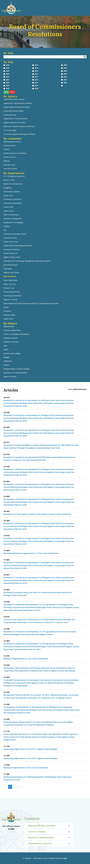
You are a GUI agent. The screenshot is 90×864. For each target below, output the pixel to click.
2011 (36, 83)
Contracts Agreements (12, 330)
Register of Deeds (10, 300)
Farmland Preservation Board (15, 234)
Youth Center (8, 319)
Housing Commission (12, 250)
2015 (36, 71)
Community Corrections (13, 199)
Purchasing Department (13, 296)
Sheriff (6, 307)
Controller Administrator (13, 203)
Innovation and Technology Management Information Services (27, 261)
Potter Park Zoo (10, 284)
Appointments (9, 326)
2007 (65, 68)
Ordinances (8, 361)
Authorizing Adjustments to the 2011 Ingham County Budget (30, 749)
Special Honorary (10, 377)
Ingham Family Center (12, 257)
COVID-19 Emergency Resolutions (16, 334)
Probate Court (9, 288)
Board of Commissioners (13, 184)
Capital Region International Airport (17, 107)
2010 (36, 86)
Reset (12, 92)
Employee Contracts (11, 342)
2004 (65, 77)
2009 (36, 88)
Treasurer (7, 311)
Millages (7, 357)
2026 (7, 65)
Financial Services (10, 238)
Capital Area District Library (14, 99)
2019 (7, 86)
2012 (36, 80)
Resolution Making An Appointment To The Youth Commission (31, 553)
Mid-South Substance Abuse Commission (19, 126)
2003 (65, 80)
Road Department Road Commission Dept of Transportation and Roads (31, 304)
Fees (5, 346)
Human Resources (10, 253)
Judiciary (7, 161)
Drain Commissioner (11, 215)
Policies (6, 365)
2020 (7, 83)
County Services (10, 146)
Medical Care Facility (11, 273)
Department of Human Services (16, 119)
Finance (6, 149)
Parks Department (10, 280)
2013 (36, 77)
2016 (36, 68)
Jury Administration (11, 265)
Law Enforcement (10, 169)
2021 (7, 80)
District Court (9, 211)
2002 (65, 83)
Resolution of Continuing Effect (15, 373)
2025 (7, 68)
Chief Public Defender (12, 192)
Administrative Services (12, 142)
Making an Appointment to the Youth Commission (26, 658)
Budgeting (7, 188)
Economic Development (13, 219)
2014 (36, 74)
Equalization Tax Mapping (13, 223)
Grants (6, 350)
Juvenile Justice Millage (12, 354)
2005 (65, 74)
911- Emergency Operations (14, 176)
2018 (7, 88)
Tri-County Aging (10, 130)
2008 (65, 65)
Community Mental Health (13, 111)
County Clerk (8, 207)
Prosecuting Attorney (12, 292)
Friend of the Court (11, 242)
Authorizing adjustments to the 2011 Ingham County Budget (30, 758)
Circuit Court (8, 196)
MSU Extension (10, 276)
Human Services (10, 157)
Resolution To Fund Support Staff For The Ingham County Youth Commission (37, 514)
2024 (7, 71)
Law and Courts (9, 165)
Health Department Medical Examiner (18, 246)
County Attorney (10, 115)
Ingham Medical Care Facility (14, 123)
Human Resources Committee (15, 153)
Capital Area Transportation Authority (18, 103)
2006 (65, 71)
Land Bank (8, 269)
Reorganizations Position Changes (17, 369)
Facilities (7, 226)
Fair (5, 230)
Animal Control (9, 180)
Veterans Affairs (9, 315)
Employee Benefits (11, 338)
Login (65, 858)
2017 (36, 65)
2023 (7, 74)
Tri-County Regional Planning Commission (19, 134)
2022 (7, 77)
